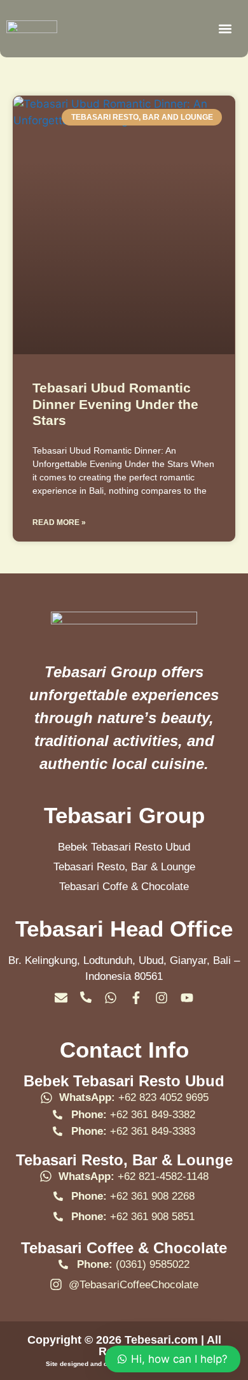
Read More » (59, 522)
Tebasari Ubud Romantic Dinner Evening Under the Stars (115, 403)
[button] (224, 29)
